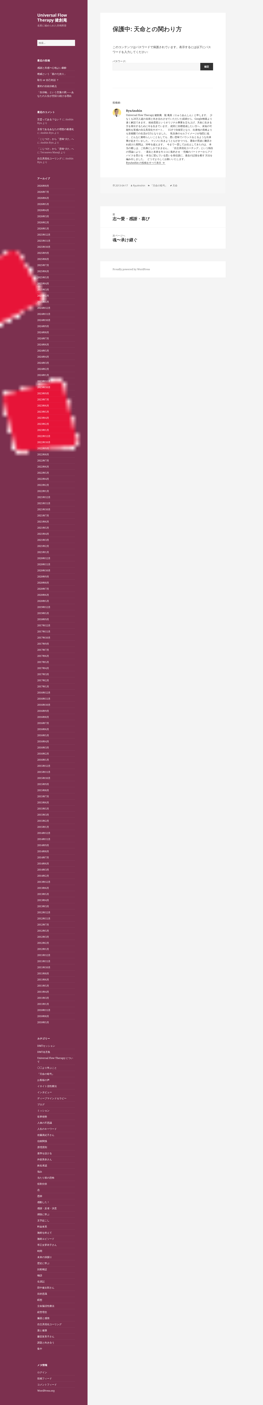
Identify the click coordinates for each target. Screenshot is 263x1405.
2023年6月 (43, 405)
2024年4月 (43, 356)
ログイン (42, 1372)
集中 (39, 1348)
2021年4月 (43, 533)
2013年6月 (43, 888)
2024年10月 (43, 320)
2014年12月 (43, 833)
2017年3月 (43, 674)
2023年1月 (43, 430)
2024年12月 (43, 308)
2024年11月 (43, 314)
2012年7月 (43, 924)
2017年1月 (43, 686)
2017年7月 (43, 650)
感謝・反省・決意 (47, 1208)
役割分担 (42, 1183)
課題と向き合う (45, 1342)
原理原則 (42, 1147)
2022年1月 (43, 491)
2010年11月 (43, 1010)
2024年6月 (43, 344)
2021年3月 (43, 540)
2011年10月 (43, 967)
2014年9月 (43, 845)
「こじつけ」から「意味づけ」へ (55, 139)
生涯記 (41, 1281)
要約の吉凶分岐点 (47, 86)
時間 (39, 1251)
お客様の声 (43, 1080)
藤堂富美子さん (45, 1336)
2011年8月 (43, 973)
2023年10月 (43, 387)
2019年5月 (43, 613)
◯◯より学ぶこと (47, 1067)
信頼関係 (42, 1141)
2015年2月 (43, 820)
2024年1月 (43, 375)
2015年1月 (43, 827)
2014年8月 (43, 851)
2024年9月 (43, 326)
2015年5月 (43, 808)
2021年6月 (43, 521)
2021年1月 (43, 552)
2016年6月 (43, 729)
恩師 (39, 1196)
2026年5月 (43, 204)
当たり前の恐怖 (45, 1177)
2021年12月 (43, 497)
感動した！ (43, 1202)
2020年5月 (43, 601)
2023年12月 (43, 381)
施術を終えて (44, 1232)
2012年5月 (43, 930)
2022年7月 (43, 460)
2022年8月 (43, 454)
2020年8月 (43, 582)
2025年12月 (43, 234)
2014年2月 (43, 875)
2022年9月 (43, 448)
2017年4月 (43, 668)
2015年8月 (43, 790)
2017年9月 (43, 643)
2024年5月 (43, 350)
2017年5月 (43, 662)
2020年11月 (43, 564)
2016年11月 (43, 698)
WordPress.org (46, 1390)
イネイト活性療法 (47, 1086)
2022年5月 (43, 472)
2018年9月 (43, 619)
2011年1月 (43, 1004)
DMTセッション (46, 1045)
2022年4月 (43, 479)
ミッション (43, 1110)
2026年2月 (43, 222)
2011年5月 (43, 985)
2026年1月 (43, 228)
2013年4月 (43, 900)
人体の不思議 (44, 1122)
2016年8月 (43, 717)
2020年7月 (43, 588)
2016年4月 (43, 741)
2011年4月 (43, 991)
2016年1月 (43, 759)
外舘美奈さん (44, 1159)
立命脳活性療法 (45, 1306)
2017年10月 (43, 637)
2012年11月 (43, 918)
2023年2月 (43, 424)
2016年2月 (43, 753)
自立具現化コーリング (49, 158)
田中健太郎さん (45, 1287)
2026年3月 (43, 216)
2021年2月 (43, 546)
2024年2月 (43, 369)
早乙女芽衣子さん (47, 1245)
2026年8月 (43, 185)
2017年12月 (43, 625)
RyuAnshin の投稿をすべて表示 (144, 162)
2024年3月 (43, 363)
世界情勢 (42, 1116)
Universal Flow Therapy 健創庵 (52, 17)
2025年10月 (43, 247)
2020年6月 (43, 595)
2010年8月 (43, 1016)
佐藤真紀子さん (45, 1135)
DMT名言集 (43, 1052)
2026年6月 (43, 198)
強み (39, 1171)
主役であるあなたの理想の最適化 (55, 129)
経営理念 (42, 1312)
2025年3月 (43, 289)
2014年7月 (43, 857)
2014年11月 (43, 839)
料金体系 (42, 1226)
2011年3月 (43, 998)
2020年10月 (43, 570)
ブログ (41, 1104)
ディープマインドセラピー (52, 1098)
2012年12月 (43, 912)
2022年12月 (43, 436)
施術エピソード (45, 1238)
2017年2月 (43, 680)
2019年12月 (43, 607)
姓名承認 (42, 1165)
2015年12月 (43, 766)
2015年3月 (43, 814)
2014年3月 (43, 869)
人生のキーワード (47, 1129)
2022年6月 (43, 466)
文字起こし (43, 1220)
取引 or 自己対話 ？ (48, 80)
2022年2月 (43, 485)
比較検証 (42, 1269)
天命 (175, 185)
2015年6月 (43, 802)
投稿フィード (44, 1378)
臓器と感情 (43, 1318)
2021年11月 (43, 503)
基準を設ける (44, 1153)
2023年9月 (43, 393)
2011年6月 (43, 979)
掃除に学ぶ (43, 1214)
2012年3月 (43, 936)
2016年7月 (43, 723)
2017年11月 (43, 631)
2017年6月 (43, 656)
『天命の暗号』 (45, 1074)
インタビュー (44, 1092)
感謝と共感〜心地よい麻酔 (52, 67)
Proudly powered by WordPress (131, 269)
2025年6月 (43, 271)
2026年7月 (43, 192)
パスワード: (119, 61)
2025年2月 (43, 295)
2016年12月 (43, 692)
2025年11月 (43, 240)
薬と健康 (42, 1330)
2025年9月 (43, 253)
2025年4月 (43, 283)
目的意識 (42, 1293)
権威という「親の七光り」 (52, 74)
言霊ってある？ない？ (49, 119)
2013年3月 (43, 906)
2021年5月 (43, 527)
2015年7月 (43, 796)
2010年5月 (43, 1022)
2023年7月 (43, 399)
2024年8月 (43, 332)
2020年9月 (43, 576)
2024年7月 (43, 338)
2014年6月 (43, 863)
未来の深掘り (44, 1257)
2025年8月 (43, 259)
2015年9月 (43, 784)
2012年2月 (43, 943)
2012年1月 (43, 949)
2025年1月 (43, 301)
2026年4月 (43, 210)
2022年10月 (43, 442)
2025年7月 (43, 265)
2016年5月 (43, 735)
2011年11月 (43, 961)
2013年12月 (43, 882)
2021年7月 (43, 515)
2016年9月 (43, 711)
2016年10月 (43, 704)
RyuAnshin (139, 185)
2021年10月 (43, 509)
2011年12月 (43, 955)
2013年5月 (43, 894)
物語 (39, 1275)
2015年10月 (43, 778)
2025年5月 (43, 277)
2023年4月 (43, 417)
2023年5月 (43, 411)
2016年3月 (43, 747)
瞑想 (39, 1300)
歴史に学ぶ (43, 1263)
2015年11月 (43, 772)
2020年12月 (43, 558)
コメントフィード (47, 1384)
